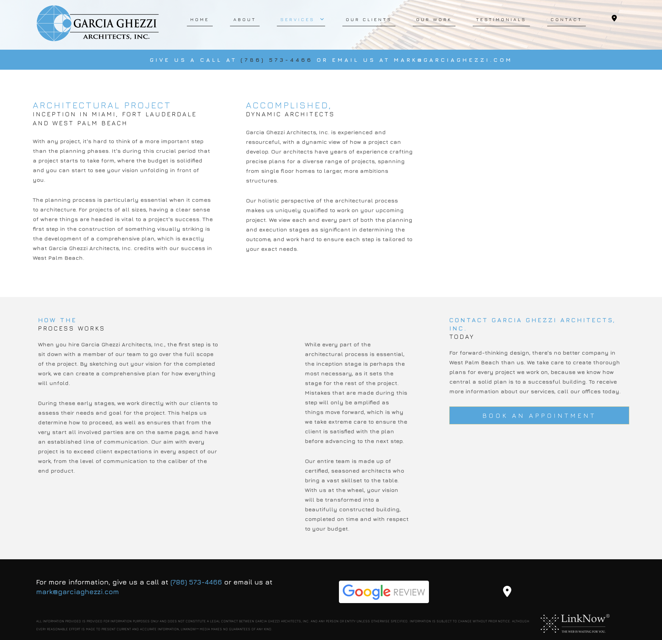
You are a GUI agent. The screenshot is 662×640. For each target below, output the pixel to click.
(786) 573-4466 (279, 60)
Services (297, 19)
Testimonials (501, 19)
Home (199, 19)
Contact (566, 19)
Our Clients (369, 19)
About (244, 19)
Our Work (434, 19)
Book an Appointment (539, 415)
